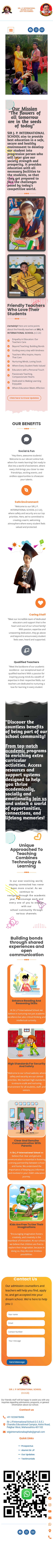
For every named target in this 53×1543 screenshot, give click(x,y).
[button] (11, 30)
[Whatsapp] (50, 1524)
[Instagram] (36, 29)
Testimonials (28, 1458)
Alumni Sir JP (27, 1450)
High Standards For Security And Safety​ (26, 1065)
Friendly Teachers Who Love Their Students (26, 309)
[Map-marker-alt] (50, 1530)
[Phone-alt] (50, 1537)
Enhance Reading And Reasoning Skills (26, 1002)
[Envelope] (42, 29)
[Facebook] (30, 29)
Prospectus (27, 1445)
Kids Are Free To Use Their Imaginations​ (26, 1226)
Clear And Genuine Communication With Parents (26, 1143)
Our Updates (28, 1454)
